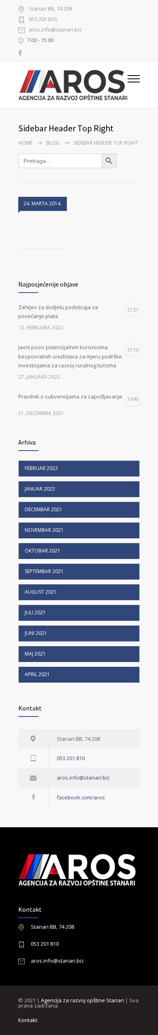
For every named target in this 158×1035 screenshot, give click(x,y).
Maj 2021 (35, 653)
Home (25, 142)
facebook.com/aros (81, 797)
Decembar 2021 (43, 509)
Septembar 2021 (44, 571)
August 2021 (41, 591)
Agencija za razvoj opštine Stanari (83, 1000)
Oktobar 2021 (42, 550)
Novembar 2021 (44, 530)
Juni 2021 (36, 633)
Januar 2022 (40, 488)
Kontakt (27, 1020)
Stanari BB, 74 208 (52, 926)
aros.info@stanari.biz (55, 30)
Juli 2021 (35, 612)
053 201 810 (43, 20)
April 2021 (37, 674)
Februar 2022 (41, 468)
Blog (53, 142)
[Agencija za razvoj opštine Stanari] (73, 85)
